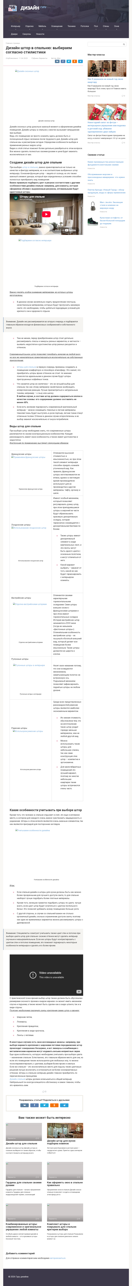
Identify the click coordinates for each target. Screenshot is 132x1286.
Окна (116, 26)
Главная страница (13, 43)
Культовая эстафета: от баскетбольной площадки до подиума (112, 221)
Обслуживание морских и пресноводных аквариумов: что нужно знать (106, 177)
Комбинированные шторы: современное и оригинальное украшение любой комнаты (23, 1227)
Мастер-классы (94, 96)
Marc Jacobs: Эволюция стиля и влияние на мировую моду (111, 205)
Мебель (42, 26)
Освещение (57, 26)
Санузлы (27, 34)
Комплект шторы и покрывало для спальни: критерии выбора (62, 1227)
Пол (96, 26)
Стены (106, 26)
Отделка (29, 26)
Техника (71, 26)
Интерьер (15, 26)
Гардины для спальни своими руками (24, 1184)
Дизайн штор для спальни (21, 1143)
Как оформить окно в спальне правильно (65, 1184)
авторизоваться (57, 1258)
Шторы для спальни (26, 367)
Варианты (43, 58)
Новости (40, 34)
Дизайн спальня (17, 1079)
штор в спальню (30, 167)
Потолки (85, 26)
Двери (14, 34)
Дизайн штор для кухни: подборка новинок (61, 1142)
